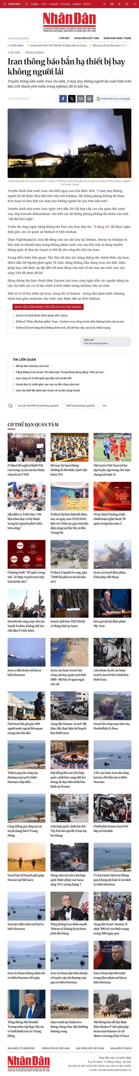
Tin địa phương (119, 4)
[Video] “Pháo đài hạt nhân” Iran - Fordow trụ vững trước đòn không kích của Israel (70, 321)
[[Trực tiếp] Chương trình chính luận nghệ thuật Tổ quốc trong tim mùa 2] (112, 496)
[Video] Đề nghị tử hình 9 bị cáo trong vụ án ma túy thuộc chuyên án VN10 (26, 469)
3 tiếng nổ (101, 227)
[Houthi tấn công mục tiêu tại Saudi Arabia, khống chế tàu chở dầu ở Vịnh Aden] (26, 603)
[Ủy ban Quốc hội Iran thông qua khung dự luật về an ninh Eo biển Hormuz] (112, 857)
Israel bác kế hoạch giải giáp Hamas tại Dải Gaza (26, 877)
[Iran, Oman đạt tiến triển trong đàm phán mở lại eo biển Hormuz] (112, 955)
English (35, 4)
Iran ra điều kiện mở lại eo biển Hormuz (24, 672)
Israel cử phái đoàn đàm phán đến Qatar (42, 315)
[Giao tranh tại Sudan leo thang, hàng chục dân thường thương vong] (69, 1004)
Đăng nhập (135, 4)
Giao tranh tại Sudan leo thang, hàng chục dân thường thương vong (69, 1026)
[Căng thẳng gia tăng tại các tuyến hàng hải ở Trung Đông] (26, 808)
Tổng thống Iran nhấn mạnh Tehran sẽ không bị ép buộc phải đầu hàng (69, 928)
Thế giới (14, 53)
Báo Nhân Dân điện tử (69, 22)
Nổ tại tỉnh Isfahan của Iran (32, 366)
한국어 (87, 4)
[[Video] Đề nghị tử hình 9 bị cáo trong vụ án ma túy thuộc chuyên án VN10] (26, 447)
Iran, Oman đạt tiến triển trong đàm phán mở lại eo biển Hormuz (110, 977)
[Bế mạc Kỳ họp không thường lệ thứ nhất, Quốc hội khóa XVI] (69, 447)
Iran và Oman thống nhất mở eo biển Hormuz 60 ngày (26, 975)
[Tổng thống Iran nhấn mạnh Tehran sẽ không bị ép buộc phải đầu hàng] (69, 906)
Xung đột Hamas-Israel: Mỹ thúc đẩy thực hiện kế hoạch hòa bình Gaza (69, 728)
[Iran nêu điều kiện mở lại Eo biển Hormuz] (26, 906)
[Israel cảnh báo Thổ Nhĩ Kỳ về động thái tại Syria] (69, 603)
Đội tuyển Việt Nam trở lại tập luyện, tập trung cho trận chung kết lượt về (112, 469)
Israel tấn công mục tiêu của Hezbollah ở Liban (112, 726)
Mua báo (104, 4)
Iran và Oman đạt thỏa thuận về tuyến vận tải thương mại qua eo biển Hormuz (69, 977)
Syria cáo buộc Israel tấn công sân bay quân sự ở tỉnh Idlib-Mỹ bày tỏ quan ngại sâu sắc (68, 677)
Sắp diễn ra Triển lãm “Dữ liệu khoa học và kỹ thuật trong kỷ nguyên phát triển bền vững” (25, 521)
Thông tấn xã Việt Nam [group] (56, 1048)
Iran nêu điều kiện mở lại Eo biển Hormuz (26, 926)
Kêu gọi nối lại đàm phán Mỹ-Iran (110, 623)
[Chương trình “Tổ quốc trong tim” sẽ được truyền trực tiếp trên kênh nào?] (26, 554)
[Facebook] (63, 98)
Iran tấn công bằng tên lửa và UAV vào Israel (48, 307)
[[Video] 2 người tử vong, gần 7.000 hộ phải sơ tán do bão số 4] (69, 554)
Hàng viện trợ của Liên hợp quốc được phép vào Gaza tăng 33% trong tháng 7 (68, 879)
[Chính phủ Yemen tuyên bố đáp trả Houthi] (112, 808)
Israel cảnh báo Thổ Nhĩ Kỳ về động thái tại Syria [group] (58, 45)
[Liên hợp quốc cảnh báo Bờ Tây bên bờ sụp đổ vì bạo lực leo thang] (69, 808)
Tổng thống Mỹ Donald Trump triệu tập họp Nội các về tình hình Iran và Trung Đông (26, 1029)
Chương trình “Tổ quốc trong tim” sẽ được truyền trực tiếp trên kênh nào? (26, 576)
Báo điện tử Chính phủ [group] (21, 1048)
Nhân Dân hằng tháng (117, 38)
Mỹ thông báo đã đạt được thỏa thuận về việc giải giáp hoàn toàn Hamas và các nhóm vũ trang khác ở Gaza (111, 1029)
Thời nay (64, 38)
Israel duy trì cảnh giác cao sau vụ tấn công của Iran (47, 384)
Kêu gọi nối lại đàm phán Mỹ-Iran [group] (112, 45)
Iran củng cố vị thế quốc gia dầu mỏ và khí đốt (44, 378)
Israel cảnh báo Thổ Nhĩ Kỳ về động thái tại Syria (68, 623)
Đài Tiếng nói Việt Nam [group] (90, 1048)
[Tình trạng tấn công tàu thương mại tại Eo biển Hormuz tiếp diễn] (26, 754)
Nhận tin (127, 4)
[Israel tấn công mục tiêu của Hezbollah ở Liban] (112, 705)
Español (77, 4)
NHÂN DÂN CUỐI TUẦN (86, 38)
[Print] (89, 98)
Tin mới (112, 4)
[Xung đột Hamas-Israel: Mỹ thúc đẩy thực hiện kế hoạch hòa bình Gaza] (69, 705)
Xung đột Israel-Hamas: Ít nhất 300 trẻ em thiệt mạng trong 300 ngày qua (111, 928)
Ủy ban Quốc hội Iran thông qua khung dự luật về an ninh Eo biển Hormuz (112, 879)
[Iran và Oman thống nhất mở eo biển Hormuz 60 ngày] (26, 955)
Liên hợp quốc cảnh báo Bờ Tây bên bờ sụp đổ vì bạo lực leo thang (69, 830)
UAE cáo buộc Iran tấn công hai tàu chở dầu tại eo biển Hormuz (111, 777)
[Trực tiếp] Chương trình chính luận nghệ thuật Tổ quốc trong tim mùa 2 (110, 518)
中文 (43, 4)
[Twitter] (72, 98)
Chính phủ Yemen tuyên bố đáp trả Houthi (111, 828)
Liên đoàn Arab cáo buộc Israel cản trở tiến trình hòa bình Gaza (111, 674)
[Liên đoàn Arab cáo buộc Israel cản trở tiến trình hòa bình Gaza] (112, 652)
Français (53, 4)
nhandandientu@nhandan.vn (114, 1069)
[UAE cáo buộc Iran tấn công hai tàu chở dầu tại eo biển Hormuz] (112, 754)
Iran (104, 405)
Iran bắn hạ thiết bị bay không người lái (38, 405)
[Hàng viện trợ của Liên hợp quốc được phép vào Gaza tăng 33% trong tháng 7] (69, 857)
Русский (65, 4)
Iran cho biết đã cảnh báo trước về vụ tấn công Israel (48, 390)
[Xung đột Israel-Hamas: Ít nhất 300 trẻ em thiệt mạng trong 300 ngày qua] (112, 906)
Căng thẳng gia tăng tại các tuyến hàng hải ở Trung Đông (25, 830)
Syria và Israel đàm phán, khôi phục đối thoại (110, 574)
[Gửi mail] (80, 98)
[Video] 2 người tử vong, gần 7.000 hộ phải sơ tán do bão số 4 (69, 576)
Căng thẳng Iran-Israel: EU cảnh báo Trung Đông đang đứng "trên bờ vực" (60, 372)
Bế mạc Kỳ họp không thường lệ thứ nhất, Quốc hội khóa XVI (69, 469)
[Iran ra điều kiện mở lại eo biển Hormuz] (26, 652)
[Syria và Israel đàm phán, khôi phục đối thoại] (112, 554)
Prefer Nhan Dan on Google (115, 98)
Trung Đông (34, 53)
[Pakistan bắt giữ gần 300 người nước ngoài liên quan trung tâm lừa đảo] (26, 705)
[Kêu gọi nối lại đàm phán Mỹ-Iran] (112, 603)
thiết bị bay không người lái (80, 405)
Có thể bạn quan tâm (33, 424)
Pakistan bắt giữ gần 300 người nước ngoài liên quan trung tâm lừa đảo (25, 728)
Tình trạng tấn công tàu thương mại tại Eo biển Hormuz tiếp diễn (23, 777)
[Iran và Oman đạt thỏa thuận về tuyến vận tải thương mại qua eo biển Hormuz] (69, 955)
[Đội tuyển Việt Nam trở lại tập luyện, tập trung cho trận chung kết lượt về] (112, 447)
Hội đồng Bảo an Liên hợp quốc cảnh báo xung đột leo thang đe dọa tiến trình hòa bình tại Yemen (68, 779)
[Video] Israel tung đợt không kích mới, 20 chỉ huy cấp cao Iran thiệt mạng (63, 327)
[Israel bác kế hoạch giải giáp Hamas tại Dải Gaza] (26, 857)
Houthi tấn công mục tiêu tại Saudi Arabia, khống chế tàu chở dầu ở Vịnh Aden (26, 625)
